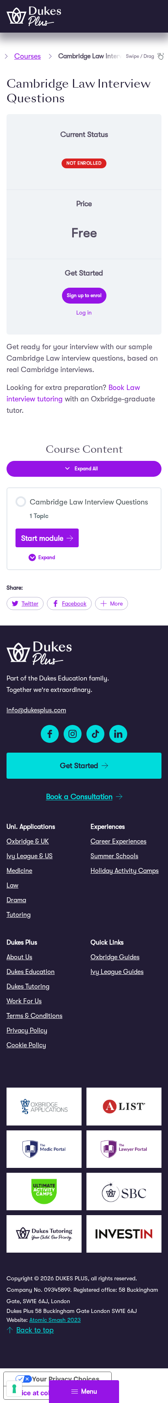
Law (12, 885)
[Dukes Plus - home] (34, 16)
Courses (27, 56)
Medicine (19, 870)
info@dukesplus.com (36, 710)
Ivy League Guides (117, 972)
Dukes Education (31, 972)
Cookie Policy (26, 1045)
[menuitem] (42, 841)
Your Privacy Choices (65, 1379)
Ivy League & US (30, 856)
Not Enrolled (84, 163)
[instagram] (73, 734)
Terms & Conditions (34, 1016)
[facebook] (50, 734)
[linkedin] (118, 734)
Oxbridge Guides (115, 957)
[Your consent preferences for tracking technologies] (14, 1388)
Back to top (35, 1330)
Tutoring (19, 914)
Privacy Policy (27, 1030)
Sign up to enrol (84, 295)
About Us (19, 957)
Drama (16, 900)
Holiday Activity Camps (125, 870)
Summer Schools (114, 856)
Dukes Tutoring (28, 986)
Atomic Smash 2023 (55, 1320)
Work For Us (24, 1001)
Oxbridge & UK (28, 841)
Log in (84, 312)
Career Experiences (118, 841)
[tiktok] (95, 734)
